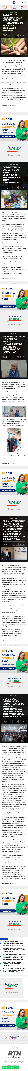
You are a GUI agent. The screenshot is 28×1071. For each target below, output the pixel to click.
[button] (10, 1067)
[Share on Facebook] (14, 35)
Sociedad (16, 1065)
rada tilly (13, 105)
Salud (23, 1064)
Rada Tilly (18, 1064)
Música (22, 1062)
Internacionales (8, 1062)
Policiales (6, 1064)
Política (12, 1064)
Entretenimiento (19, 1061)
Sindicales (10, 1065)
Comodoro (17, 1062)
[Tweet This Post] (17, 35)
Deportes (11, 1061)
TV (20, 1065)
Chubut (6, 1061)
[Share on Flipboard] (20, 35)
